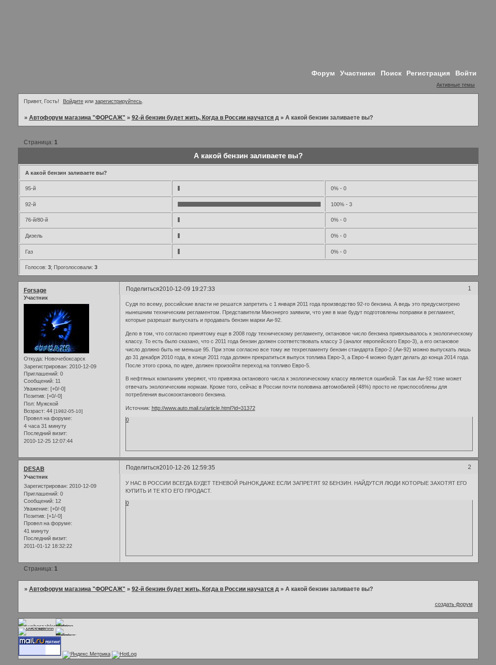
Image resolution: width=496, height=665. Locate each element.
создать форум (454, 604)
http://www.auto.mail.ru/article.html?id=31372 (203, 408)
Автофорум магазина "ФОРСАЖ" (77, 117)
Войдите (73, 101)
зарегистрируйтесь (118, 101)
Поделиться (142, 289)
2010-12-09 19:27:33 (187, 289)
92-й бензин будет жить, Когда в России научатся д (205, 117)
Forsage (35, 290)
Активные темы (455, 85)
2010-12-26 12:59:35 (187, 467)
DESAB (34, 469)
